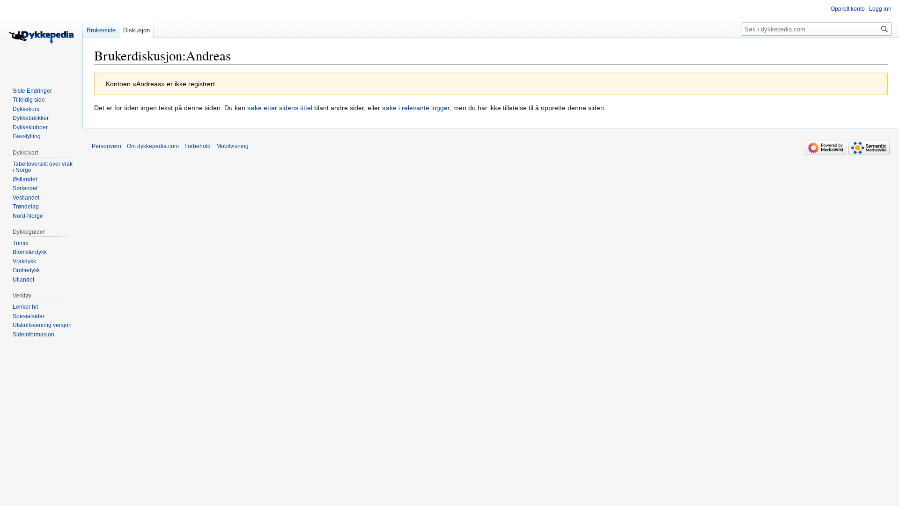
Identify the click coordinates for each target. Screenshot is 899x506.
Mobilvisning (232, 146)
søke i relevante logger (416, 108)
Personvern (106, 146)
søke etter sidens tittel (279, 108)
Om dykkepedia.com (153, 146)
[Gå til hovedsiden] (41, 37)
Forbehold (197, 146)
